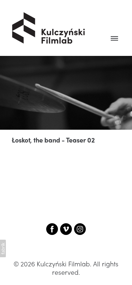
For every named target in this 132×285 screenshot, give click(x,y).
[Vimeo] (66, 229)
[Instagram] (80, 229)
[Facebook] (52, 229)
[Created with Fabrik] (3, 248)
